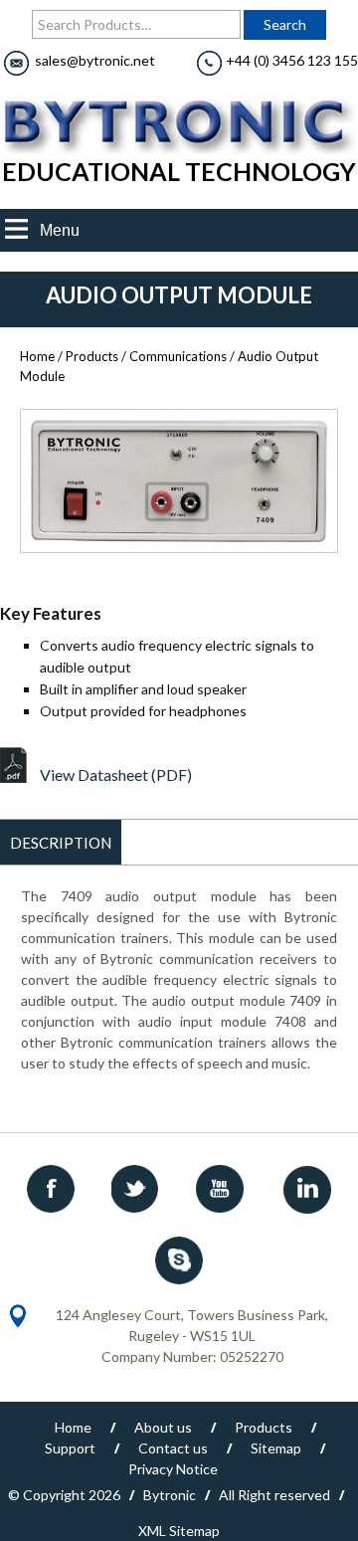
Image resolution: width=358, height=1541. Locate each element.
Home (37, 356)
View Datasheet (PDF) (116, 774)
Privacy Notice (173, 1468)
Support (70, 1448)
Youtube (222, 1189)
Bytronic (169, 1494)
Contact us (173, 1448)
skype (179, 1259)
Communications (178, 356)
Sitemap (276, 1448)
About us (163, 1427)
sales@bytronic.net (95, 60)
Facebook (53, 1189)
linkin (306, 1189)
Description (60, 843)
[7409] (179, 481)
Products (92, 356)
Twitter (137, 1189)
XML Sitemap (179, 1530)
